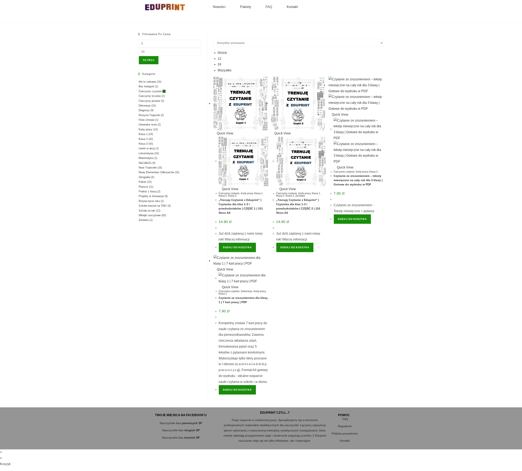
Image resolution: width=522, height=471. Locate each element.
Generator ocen (148, 124)
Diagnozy (144, 110)
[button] (323, 7)
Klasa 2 (223, 195)
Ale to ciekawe (147, 81)
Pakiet (142, 181)
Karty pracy (247, 193)
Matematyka (146, 158)
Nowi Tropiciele (148, 167)
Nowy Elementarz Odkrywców (156, 172)
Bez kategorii (146, 86)
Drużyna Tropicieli (149, 115)
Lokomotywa (146, 153)
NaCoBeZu (145, 162)
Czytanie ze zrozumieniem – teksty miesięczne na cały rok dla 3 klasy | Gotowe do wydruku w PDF (358, 180)
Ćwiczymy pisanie (149, 100)
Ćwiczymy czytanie (229, 193)
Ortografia (144, 177)
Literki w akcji (147, 148)
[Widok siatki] (214, 35)
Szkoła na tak (147, 210)
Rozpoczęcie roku (149, 201)
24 (219, 64)
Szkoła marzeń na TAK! (153, 205)
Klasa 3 (232, 195)
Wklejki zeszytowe (150, 215)
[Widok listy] (217, 35)
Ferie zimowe (146, 119)
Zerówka (300, 195)
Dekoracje (246, 291)
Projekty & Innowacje (151, 196)
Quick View (224, 133)
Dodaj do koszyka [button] (237, 247)
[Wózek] (360, 7)
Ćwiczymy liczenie (150, 96)
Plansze (143, 186)
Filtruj (148, 60)
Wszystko (224, 70)
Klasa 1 (258, 193)
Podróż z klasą (147, 191)
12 (219, 58)
